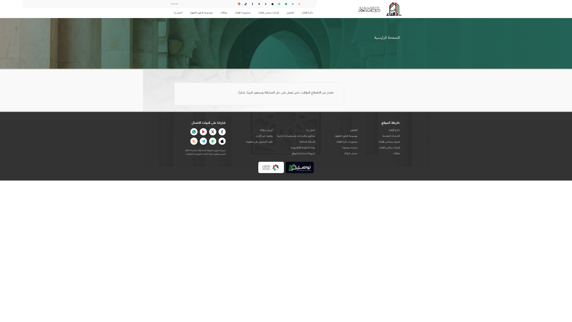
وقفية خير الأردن (264, 135)
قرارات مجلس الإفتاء (389, 147)
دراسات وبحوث (350, 147)
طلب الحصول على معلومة (259, 141)
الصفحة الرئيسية (387, 37)
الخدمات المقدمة (391, 135)
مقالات (396, 153)
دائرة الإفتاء (394, 130)
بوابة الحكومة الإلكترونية (303, 147)
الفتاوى (354, 130)
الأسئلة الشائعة (307, 141)
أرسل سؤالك (266, 130)
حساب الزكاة (351, 153)
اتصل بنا (178, 12)
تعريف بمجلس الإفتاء (389, 141)
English (174, 4)
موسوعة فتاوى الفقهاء (346, 135)
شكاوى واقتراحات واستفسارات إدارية (296, 135)
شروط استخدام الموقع (303, 153)
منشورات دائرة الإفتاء (347, 141)
